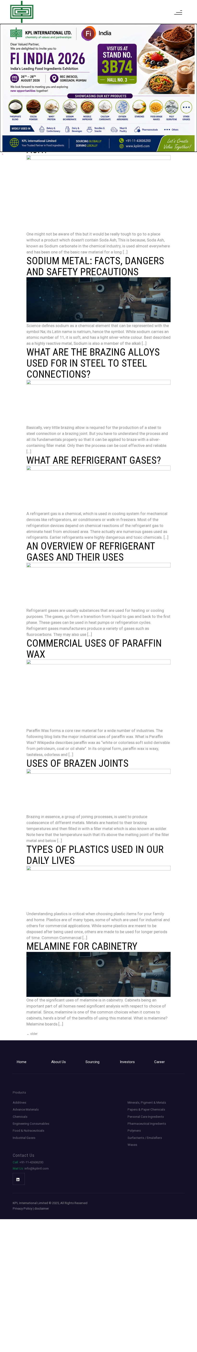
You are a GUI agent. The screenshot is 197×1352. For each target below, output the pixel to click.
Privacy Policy (22, 1208)
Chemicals (20, 1116)
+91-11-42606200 (28, 1162)
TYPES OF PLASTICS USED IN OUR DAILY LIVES (95, 854)
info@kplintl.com (31, 1168)
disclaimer (41, 1208)
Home (21, 1062)
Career (159, 1062)
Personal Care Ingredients (146, 1116)
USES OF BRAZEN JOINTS (77, 763)
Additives (19, 1102)
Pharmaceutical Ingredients (147, 1123)
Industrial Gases (24, 1137)
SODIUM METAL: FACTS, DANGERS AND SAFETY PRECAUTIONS (95, 266)
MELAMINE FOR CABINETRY (81, 946)
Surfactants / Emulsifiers (145, 1137)
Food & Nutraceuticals (28, 1130)
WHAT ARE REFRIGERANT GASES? (93, 460)
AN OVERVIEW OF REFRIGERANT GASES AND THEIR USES (90, 551)
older (31, 1034)
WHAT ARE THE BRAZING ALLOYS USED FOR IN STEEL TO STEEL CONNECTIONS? (93, 363)
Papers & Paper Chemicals (146, 1109)
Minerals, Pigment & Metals (147, 1102)
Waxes (132, 1144)
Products (19, 1092)
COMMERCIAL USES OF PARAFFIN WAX (94, 648)
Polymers (134, 1130)
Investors (127, 1062)
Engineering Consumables (31, 1123)
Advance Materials (26, 1109)
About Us (58, 1062)
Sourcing (92, 1062)
